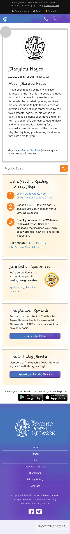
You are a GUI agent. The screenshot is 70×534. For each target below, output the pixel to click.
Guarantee (53, 11)
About (35, 453)
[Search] (64, 168)
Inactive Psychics (35, 466)
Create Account (22, 11)
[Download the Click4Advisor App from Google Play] (30, 397)
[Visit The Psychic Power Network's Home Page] (35, 431)
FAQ (35, 460)
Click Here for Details (35, 336)
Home (35, 447)
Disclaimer (35, 473)
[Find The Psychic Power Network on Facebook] (31, 511)
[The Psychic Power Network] (4, 19)
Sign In (38, 11)
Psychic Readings (31, 150)
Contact (35, 485)
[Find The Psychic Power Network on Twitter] (39, 511)
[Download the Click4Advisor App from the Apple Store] (55, 397)
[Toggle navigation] (64, 18)
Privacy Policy (35, 479)
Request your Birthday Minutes (35, 374)
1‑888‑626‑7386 (51, 5)
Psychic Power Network (46, 495)
